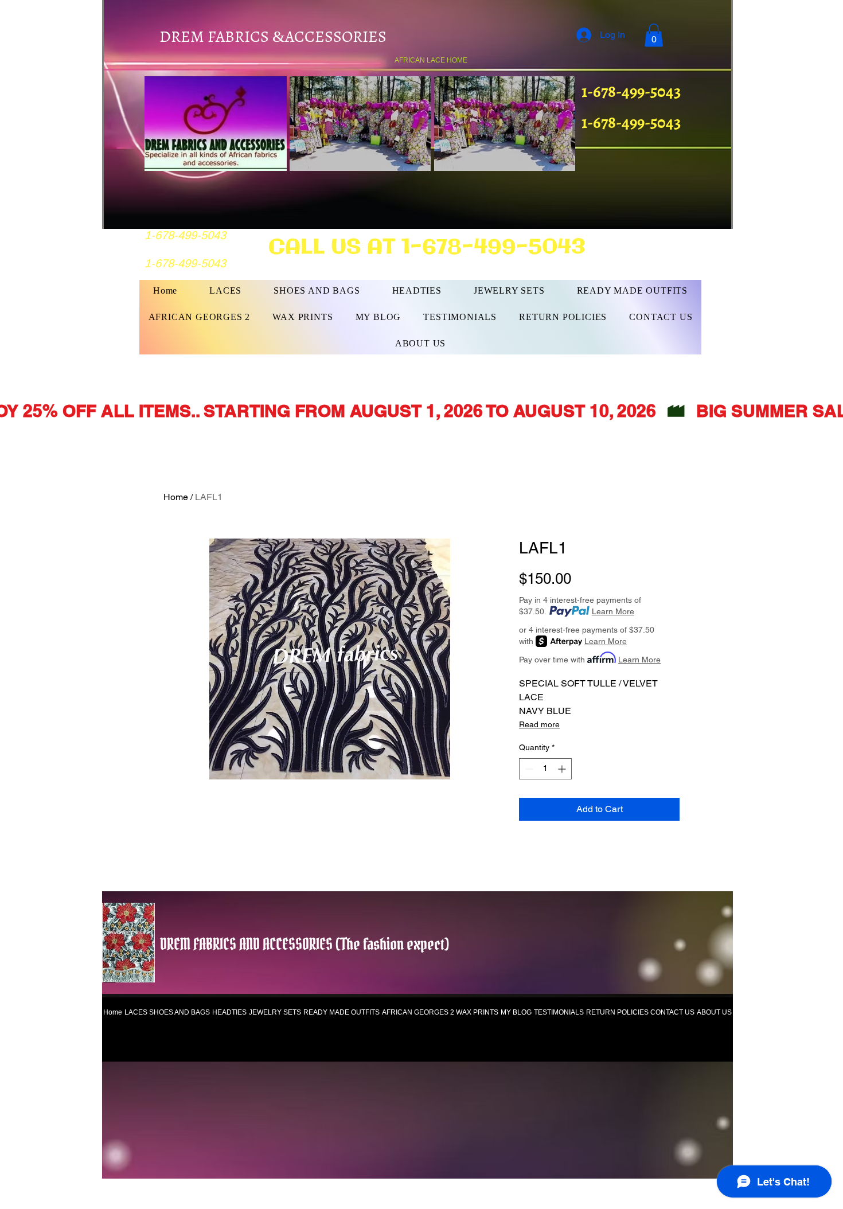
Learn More (613, 611)
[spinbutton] (545, 769)
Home (175, 497)
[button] (654, 35)
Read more (539, 724)
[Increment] (563, 769)
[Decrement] (528, 769)
